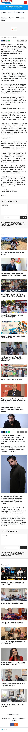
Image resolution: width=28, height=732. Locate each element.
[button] (21, 40)
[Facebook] (2, 40)
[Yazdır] (18, 40)
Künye (9, 718)
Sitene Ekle (13, 720)
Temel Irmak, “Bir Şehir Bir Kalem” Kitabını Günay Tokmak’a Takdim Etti (16, 7)
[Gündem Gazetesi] (6, 2)
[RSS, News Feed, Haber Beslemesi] (16, 724)
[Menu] (25, 2)
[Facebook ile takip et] (12, 724)
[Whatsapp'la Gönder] (9, 40)
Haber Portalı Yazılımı (8, 729)
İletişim (14, 718)
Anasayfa (5, 12)
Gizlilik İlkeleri (21, 718)
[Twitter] (4, 40)
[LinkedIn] (6, 40)
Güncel (11, 12)
